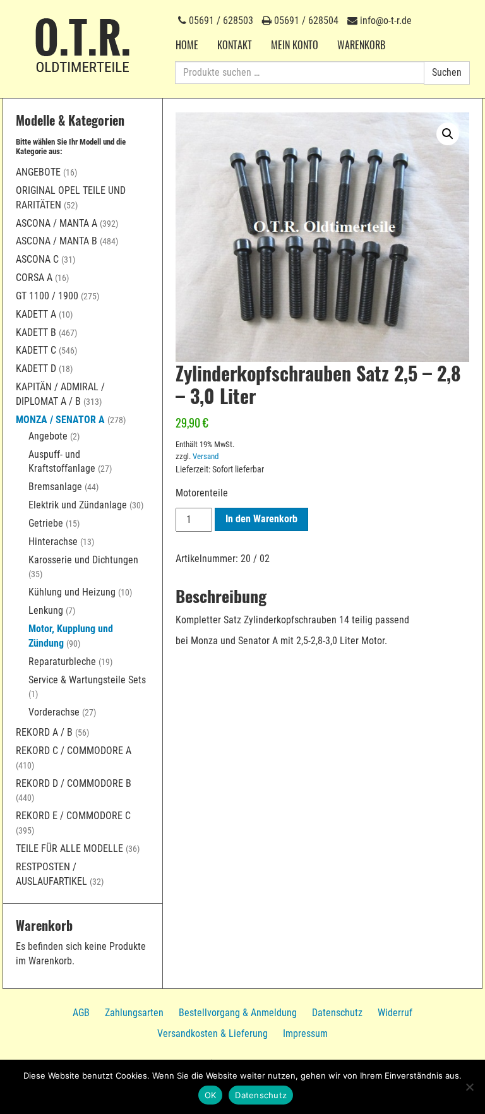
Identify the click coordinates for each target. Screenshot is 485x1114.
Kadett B (36, 332)
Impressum (305, 1033)
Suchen (447, 72)
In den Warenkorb (261, 519)
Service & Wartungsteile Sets (87, 680)
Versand (206, 456)
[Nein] (469, 1087)
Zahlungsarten (134, 1013)
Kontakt (234, 44)
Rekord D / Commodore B (73, 783)
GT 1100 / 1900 (47, 296)
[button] (447, 134)
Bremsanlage (55, 487)
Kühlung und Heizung (72, 592)
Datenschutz (337, 1013)
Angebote (38, 172)
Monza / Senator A (60, 420)
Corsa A (34, 278)
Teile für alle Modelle (69, 848)
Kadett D (36, 368)
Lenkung (45, 610)
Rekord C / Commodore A (73, 751)
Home (187, 44)
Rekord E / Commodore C (73, 816)
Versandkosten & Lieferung (212, 1033)
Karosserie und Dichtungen (83, 560)
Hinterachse (53, 542)
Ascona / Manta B (56, 241)
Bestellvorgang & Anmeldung (238, 1013)
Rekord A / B (44, 732)
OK (211, 1095)
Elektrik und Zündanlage (77, 505)
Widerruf (395, 1013)
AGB (81, 1013)
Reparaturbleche (62, 662)
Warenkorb (361, 44)
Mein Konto (294, 44)
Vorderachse (54, 712)
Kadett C (36, 350)
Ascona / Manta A (56, 223)
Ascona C (37, 259)
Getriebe (45, 523)
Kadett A (36, 314)
